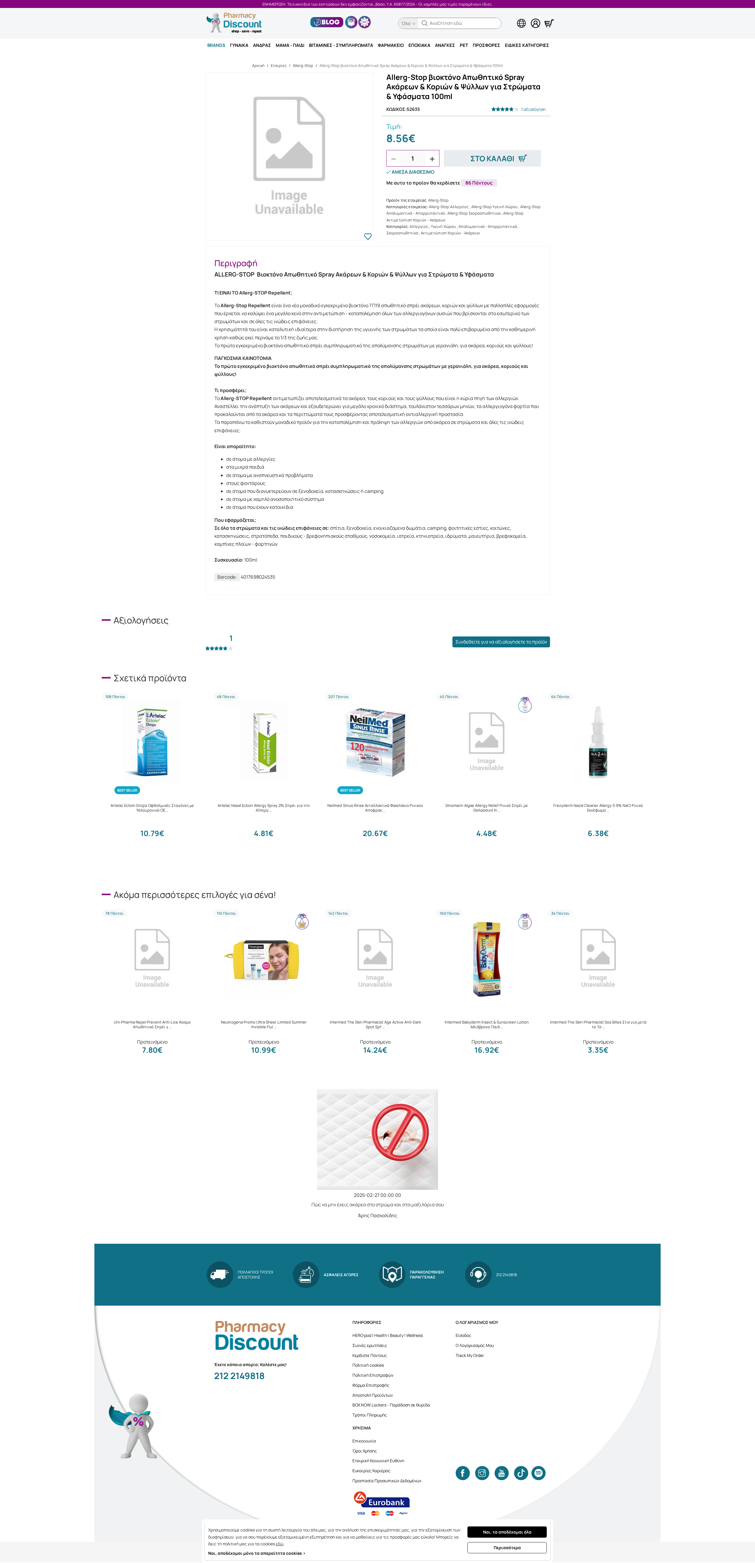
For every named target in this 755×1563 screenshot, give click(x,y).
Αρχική (258, 65)
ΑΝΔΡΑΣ (262, 45)
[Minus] (393, 158)
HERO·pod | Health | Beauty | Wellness (387, 1335)
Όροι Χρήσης (364, 1451)
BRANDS (216, 45)
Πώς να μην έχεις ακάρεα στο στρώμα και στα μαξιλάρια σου (377, 1204)
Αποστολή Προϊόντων (372, 1395)
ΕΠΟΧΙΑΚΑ (419, 45)
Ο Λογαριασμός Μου (475, 1345)
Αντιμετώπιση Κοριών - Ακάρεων (450, 233)
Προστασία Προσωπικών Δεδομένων (386, 1480)
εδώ (279, 1543)
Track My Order (470, 1355)
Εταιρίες (279, 65)
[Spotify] (538, 1473)
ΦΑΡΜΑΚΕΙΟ (391, 45)
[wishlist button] (367, 237)
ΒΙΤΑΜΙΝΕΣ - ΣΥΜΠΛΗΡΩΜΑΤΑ (341, 45)
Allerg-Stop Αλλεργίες (449, 206)
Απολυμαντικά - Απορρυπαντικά (488, 226)
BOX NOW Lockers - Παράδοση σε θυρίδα (391, 1405)
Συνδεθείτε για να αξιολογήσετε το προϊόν (501, 642)
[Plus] (432, 158)
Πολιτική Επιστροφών (372, 1375)
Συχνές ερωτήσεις (369, 1345)
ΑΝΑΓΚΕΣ (445, 45)
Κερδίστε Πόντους (369, 1355)
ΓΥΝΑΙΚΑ (239, 45)
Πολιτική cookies (368, 1365)
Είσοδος (463, 1335)
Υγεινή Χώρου (443, 226)
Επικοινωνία (364, 1441)
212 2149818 (239, 1376)
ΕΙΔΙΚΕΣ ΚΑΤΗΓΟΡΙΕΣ (527, 45)
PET (464, 45)
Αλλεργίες (419, 226)
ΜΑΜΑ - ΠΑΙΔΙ (290, 45)
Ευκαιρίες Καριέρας (371, 1470)
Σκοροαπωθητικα (402, 233)
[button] (425, 23)
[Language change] (511, 18)
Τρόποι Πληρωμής (369, 1415)
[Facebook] (463, 1473)
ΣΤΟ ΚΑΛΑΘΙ (492, 158)
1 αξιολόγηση (533, 109)
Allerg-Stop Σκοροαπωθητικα (473, 213)
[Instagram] (482, 1473)
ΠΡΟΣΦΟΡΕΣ (486, 45)
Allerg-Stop (303, 65)
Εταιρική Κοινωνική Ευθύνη (378, 1460)
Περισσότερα (507, 1547)
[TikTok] (521, 1473)
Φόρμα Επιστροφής (370, 1385)
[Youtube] (502, 1473)
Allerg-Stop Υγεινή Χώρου (494, 206)
